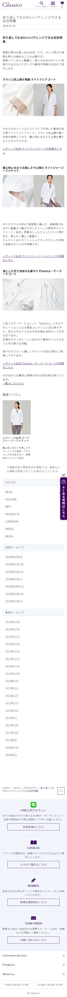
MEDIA (9, 536)
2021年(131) (12, 659)
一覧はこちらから (13, 383)
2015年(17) (11, 703)
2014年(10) (11, 710)
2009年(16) (11, 747)
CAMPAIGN (11, 521)
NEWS (9, 492)
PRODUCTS (12, 514)
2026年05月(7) (14, 579)
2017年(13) (11, 688)
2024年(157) (12, 636)
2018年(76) (11, 681)
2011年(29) (11, 733)
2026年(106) (12, 622)
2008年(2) (11, 755)
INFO (8, 506)
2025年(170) (12, 629)
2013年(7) (11, 718)
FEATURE (11, 499)
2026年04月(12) (14, 586)
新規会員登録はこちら (33, 902)
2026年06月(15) (14, 572)
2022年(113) (12, 651)
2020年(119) (12, 666)
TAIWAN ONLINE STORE (16, 984)
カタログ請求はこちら (33, 864)
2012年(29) (11, 725)
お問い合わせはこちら (33, 940)
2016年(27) (11, 696)
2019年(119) (12, 673)
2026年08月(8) (14, 557)
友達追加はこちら (33, 827)
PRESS (9, 529)
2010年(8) (11, 740)
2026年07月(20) (14, 564)
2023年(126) (12, 644)
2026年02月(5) (14, 601)
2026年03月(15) (14, 594)
